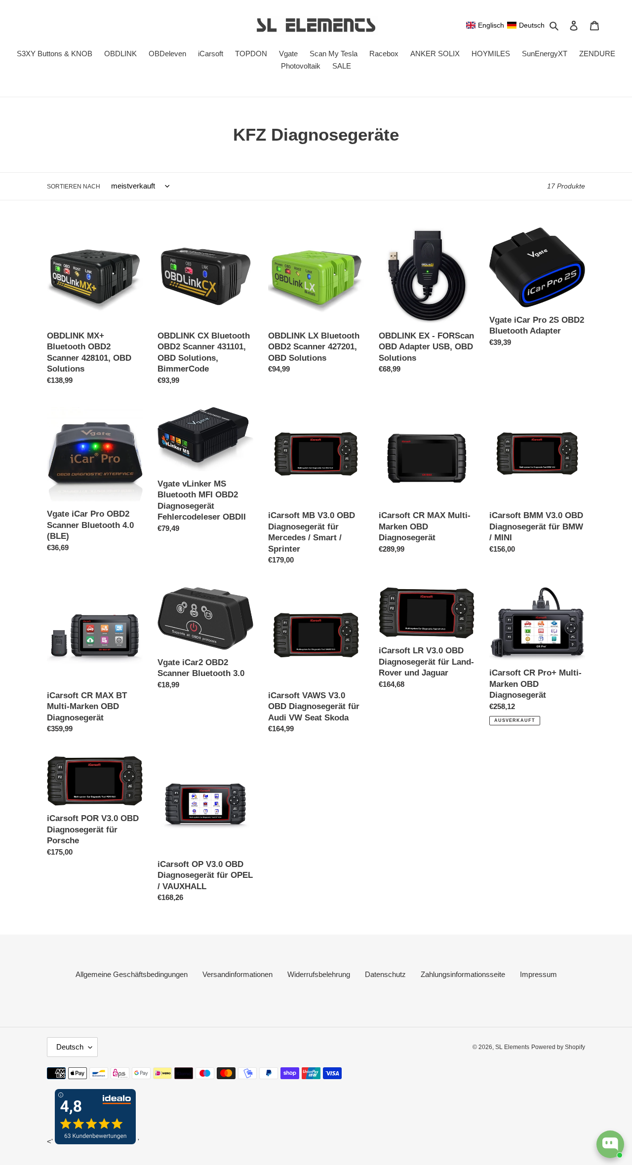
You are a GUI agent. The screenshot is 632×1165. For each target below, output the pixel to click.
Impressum (538, 974)
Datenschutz (385, 974)
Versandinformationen (237, 974)
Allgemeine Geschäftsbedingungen (132, 974)
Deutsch (69, 1047)
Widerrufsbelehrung (318, 974)
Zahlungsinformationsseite (463, 974)
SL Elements (512, 1047)
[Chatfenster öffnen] (610, 1144)
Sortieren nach (73, 186)
